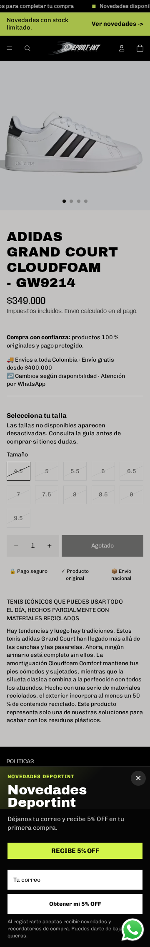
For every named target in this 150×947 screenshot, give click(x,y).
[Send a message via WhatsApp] (133, 930)
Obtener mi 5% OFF (75, 904)
